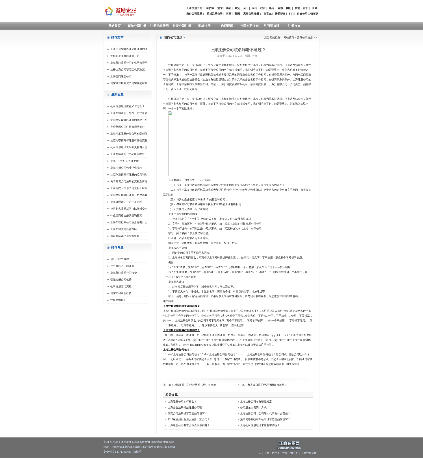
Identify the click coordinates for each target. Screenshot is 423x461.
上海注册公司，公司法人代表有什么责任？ (265, 413)
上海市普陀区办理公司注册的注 (128, 49)
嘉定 (271, 8)
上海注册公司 (309, 453)
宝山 (254, 8)
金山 (246, 8)
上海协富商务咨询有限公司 (134, 442)
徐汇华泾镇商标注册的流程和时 (128, 174)
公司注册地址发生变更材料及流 (128, 147)
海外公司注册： (195, 13)
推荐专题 (168, 442)
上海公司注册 (272, 453)
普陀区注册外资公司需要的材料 (128, 83)
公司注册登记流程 (121, 286)
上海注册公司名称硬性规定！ (257, 401)
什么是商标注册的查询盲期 (126, 215)
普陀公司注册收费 (121, 293)
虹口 (306, 8)
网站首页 (114, 26)
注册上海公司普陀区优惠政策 (127, 69)
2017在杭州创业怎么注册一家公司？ (189, 419)
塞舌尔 (268, 13)
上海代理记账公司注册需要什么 (128, 222)
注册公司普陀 (118, 300)
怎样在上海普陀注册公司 (124, 55)
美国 (237, 13)
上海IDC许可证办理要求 (124, 160)
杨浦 (297, 8)
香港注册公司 (215, 13)
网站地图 (156, 442)
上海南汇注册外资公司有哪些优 (128, 133)
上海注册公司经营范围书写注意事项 (195, 384)
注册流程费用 (159, 26)
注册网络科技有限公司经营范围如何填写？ (265, 419)
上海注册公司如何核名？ (182, 401)
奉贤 (237, 8)
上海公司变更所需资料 (123, 229)
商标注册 (204, 26)
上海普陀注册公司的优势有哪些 (128, 62)
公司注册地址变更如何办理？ (127, 106)
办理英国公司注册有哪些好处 (127, 126)
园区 (314, 8)
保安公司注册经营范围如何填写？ (187, 413)
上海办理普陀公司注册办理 (126, 201)
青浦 (280, 8)
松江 (263, 8)
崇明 (228, 8)
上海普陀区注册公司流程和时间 (128, 188)
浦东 (220, 8)
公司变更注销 (249, 26)
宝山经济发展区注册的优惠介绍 (128, 120)
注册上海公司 (290, 453)
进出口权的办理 (119, 259)
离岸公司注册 (251, 13)
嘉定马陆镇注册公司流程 (124, 236)
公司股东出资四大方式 (253, 407)
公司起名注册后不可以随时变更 (128, 208)
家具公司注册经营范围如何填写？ (267, 384)
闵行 (288, 8)
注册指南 (294, 26)
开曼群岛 (280, 13)
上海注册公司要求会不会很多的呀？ (189, 425)
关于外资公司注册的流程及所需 (128, 181)
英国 (228, 13)
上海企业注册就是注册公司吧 (185, 407)
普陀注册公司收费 (121, 279)
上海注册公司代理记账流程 (126, 167)
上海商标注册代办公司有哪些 (127, 154)
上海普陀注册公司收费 (123, 272)
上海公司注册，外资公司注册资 (128, 113)
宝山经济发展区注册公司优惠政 (128, 195)
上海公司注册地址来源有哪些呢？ (260, 425)
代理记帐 (227, 26)
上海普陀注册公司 (121, 76)
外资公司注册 (182, 26)
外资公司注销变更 (307, 13)
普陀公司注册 (137, 26)
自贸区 (210, 8)
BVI (291, 13)
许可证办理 (272, 26)
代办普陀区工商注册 (122, 265)
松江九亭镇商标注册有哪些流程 (128, 140)
